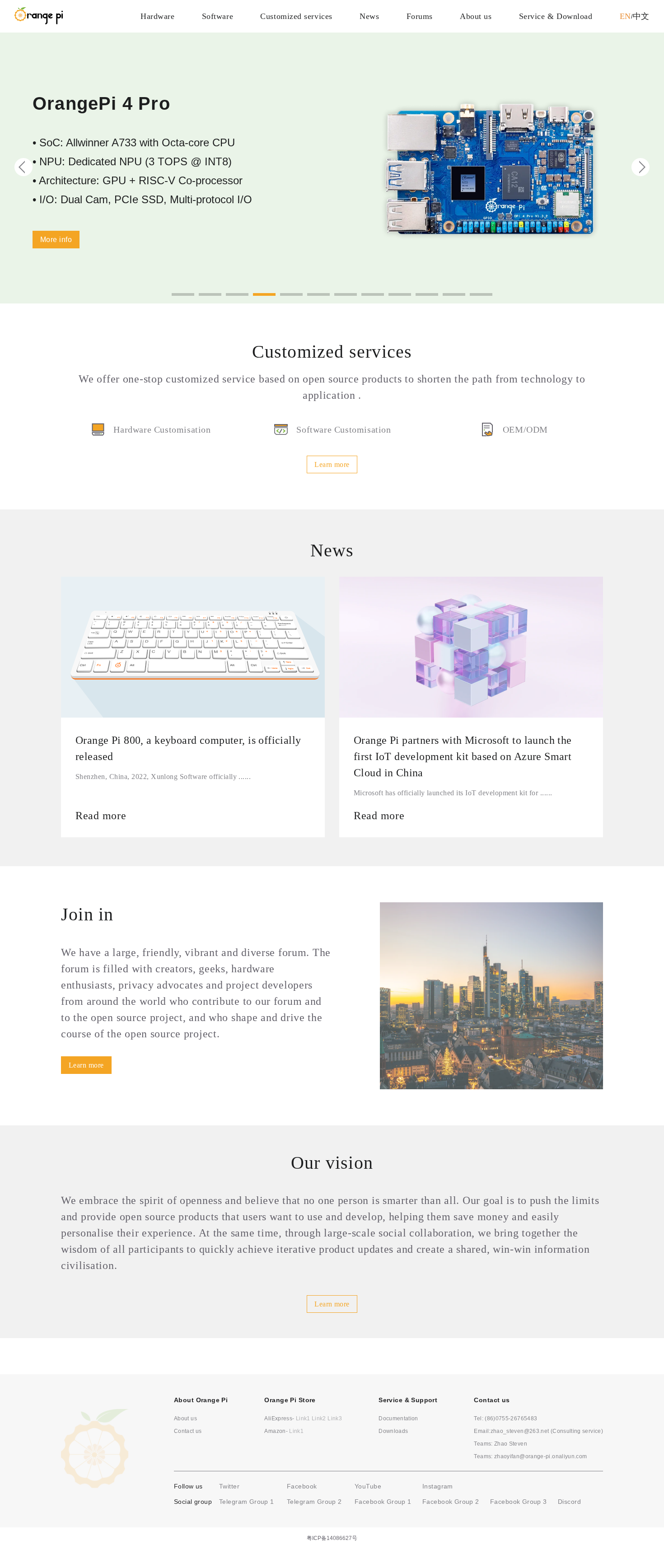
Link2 (319, 1418)
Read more (100, 815)
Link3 (334, 1418)
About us (475, 16)
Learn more (332, 464)
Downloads (393, 1431)
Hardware (157, 16)
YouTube (368, 1486)
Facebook (302, 1486)
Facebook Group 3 (518, 1501)
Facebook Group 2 (450, 1501)
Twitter (229, 1486)
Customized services (296, 16)
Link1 (303, 1418)
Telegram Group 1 (246, 1501)
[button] (183, 294)
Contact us (188, 1431)
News (369, 16)
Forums (420, 16)
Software (217, 16)
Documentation (398, 1418)
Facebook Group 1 (383, 1501)
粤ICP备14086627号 (332, 1538)
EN (625, 16)
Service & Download (556, 16)
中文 (641, 16)
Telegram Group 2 (314, 1501)
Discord (569, 1501)
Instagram (437, 1486)
